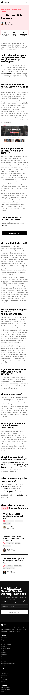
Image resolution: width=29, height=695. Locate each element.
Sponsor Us (4, 671)
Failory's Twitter (5, 687)
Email (2, 691)
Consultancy (4, 673)
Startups (3, 661)
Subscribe (4, 679)
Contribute (4, 675)
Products (3, 652)
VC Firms (3, 665)
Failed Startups (5, 659)
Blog (2, 640)
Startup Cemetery (6, 644)
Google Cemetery (6, 646)
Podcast (3, 642)
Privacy (3, 681)
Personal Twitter (5, 689)
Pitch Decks (4, 654)
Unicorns (3, 657)
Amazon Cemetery (6, 648)
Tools (2, 650)
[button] (26, 2)
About (3, 677)
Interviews (4, 637)
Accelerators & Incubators (8, 663)
